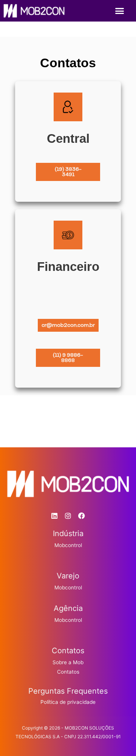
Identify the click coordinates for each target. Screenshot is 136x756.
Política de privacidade (68, 702)
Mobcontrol (68, 545)
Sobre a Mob (68, 662)
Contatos (68, 672)
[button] (120, 11)
